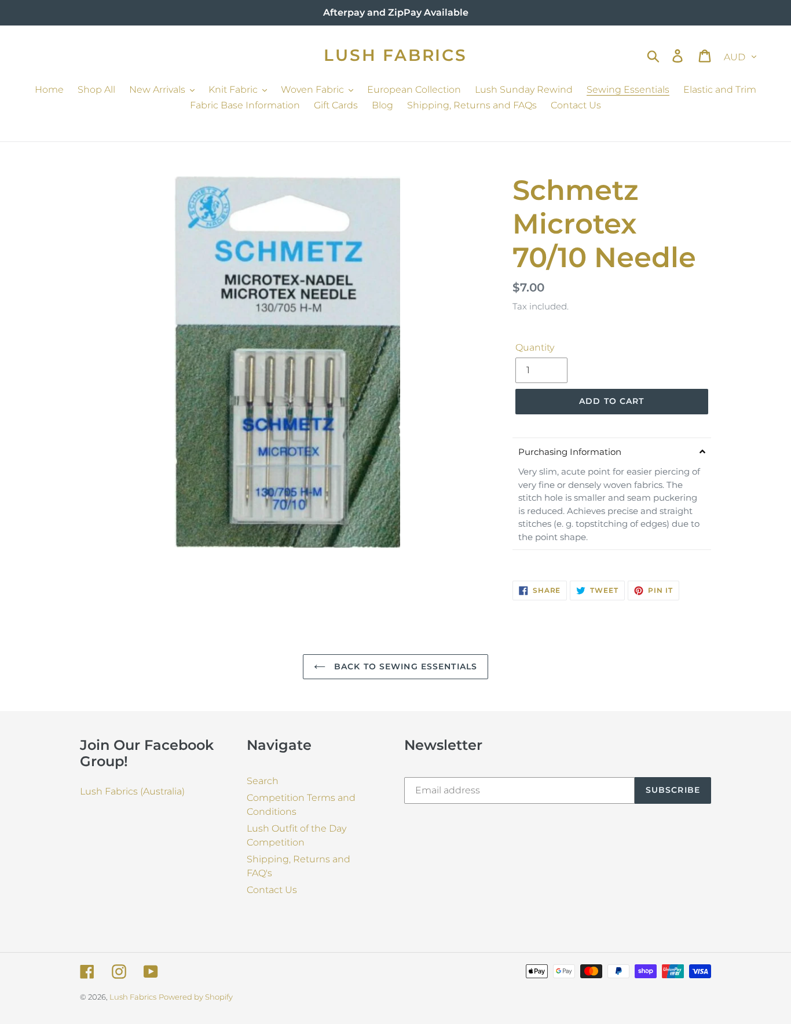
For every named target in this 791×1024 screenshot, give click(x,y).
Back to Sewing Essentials (404, 666)
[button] (611, 451)
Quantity (534, 347)
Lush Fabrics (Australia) (132, 791)
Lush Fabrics (395, 55)
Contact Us (272, 889)
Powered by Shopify (196, 996)
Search (263, 780)
